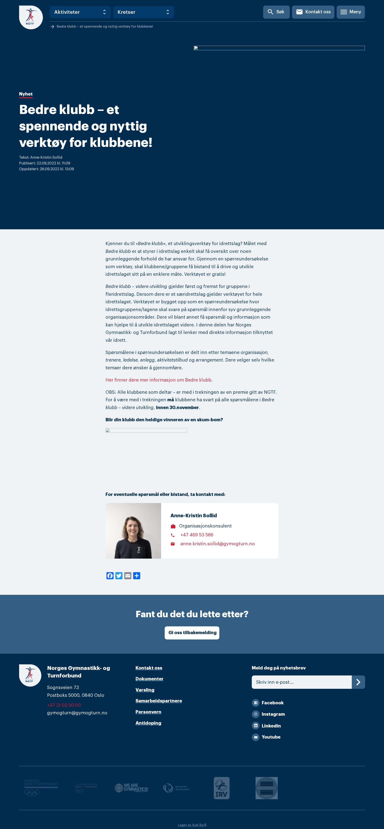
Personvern (148, 712)
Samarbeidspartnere (159, 701)
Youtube (271, 737)
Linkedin (271, 726)
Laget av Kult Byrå (192, 825)
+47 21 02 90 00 (64, 705)
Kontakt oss (313, 12)
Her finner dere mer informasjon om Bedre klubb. (159, 380)
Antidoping (148, 723)
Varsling (145, 690)
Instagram (273, 714)
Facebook (273, 703)
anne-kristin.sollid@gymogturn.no (212, 543)
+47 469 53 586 (191, 535)
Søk (275, 12)
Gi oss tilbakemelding (192, 632)
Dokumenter (150, 679)
